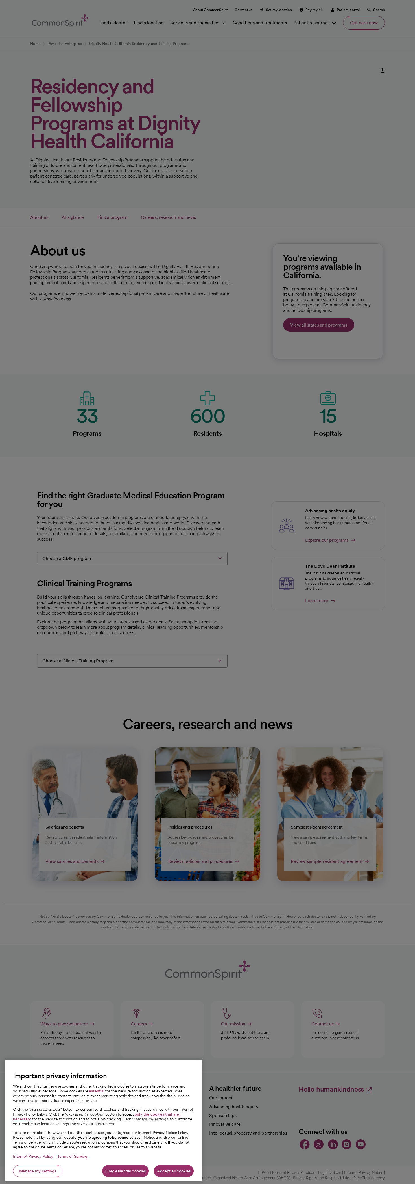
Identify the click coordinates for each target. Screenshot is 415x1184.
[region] (103, 1120)
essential (96, 1091)
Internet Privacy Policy (33, 1156)
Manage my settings (37, 1171)
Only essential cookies (125, 1171)
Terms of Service (72, 1156)
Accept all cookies (174, 1171)
